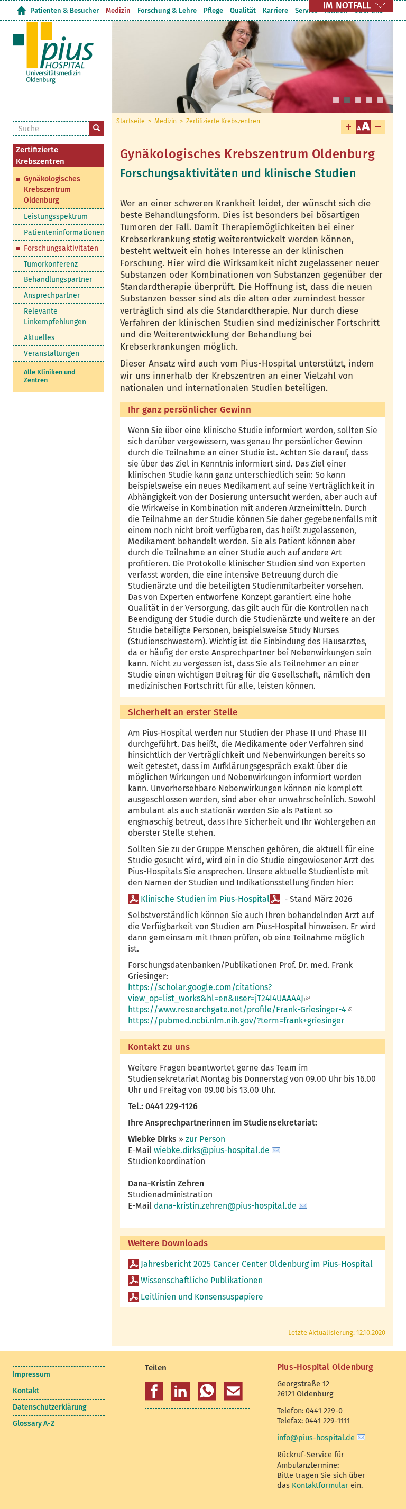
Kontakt (26, 1390)
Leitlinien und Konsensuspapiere (203, 1297)
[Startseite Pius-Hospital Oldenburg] (54, 58)
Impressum (31, 1374)
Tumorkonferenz (51, 264)
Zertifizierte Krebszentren (223, 121)
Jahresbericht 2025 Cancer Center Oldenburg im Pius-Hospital (258, 1264)
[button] (154, 1391)
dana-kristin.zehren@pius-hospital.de (225, 1206)
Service (306, 10)
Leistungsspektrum (56, 216)
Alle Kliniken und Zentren (50, 376)
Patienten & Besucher (64, 10)
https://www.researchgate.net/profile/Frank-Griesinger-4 (240, 1009)
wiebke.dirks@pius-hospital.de (212, 1150)
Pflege (213, 10)
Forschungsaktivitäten (61, 248)
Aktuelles (39, 337)
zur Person (205, 1139)
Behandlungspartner (58, 279)
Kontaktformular (320, 1485)
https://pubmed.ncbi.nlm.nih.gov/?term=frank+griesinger (236, 1021)
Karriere (275, 10)
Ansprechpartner (52, 295)
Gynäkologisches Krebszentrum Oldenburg (52, 190)
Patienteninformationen (64, 232)
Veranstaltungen (51, 353)
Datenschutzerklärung (49, 1407)
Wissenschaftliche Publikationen (202, 1280)
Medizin (118, 10)
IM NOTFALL (347, 5)
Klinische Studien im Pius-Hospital (205, 899)
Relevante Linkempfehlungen (55, 316)
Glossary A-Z (33, 1423)
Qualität (243, 10)
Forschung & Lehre (167, 10)
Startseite (21, 10)
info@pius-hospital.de (316, 1437)
